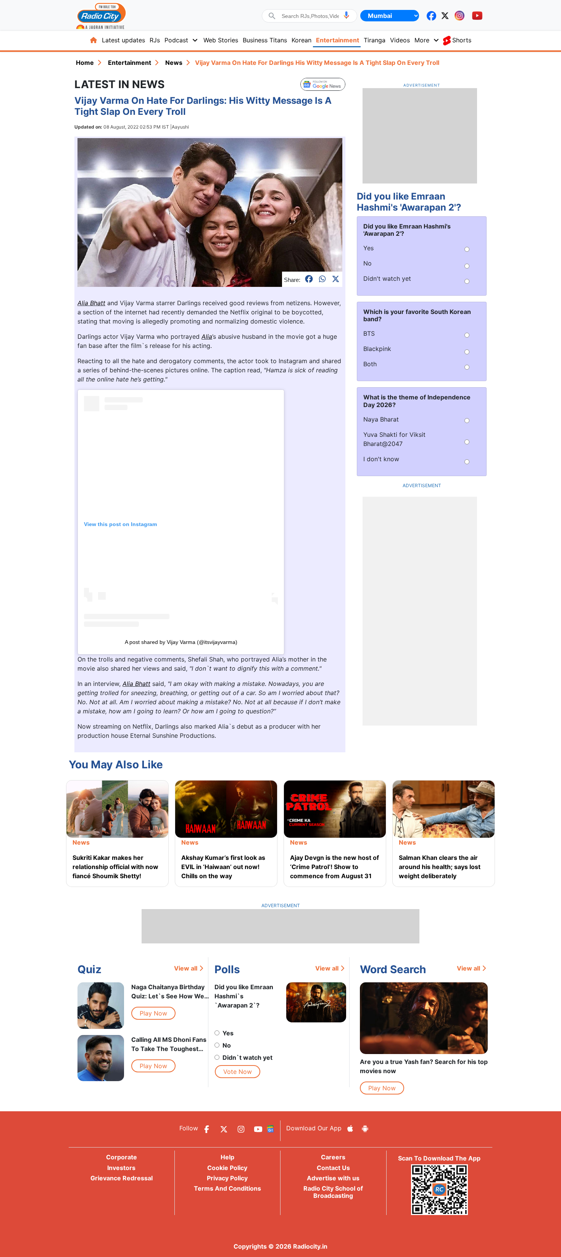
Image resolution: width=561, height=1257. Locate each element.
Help (227, 1157)
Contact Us (333, 1168)
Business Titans (265, 40)
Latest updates (123, 40)
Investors (121, 1168)
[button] (346, 15)
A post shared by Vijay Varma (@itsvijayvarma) (181, 642)
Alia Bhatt (91, 303)
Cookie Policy (227, 1168)
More (421, 40)
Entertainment (337, 40)
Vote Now (237, 1071)
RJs (155, 40)
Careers (333, 1157)
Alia (207, 336)
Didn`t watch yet (247, 1057)
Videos (400, 40)
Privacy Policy (227, 1178)
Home (85, 62)
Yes (228, 1033)
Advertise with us (333, 1178)
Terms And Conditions (227, 1188)
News (173, 62)
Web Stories (220, 40)
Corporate (121, 1157)
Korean (301, 40)
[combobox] (310, 16)
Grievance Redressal (121, 1178)
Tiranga (374, 40)
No (226, 1045)
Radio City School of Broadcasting (333, 1192)
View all (185, 968)
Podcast (176, 40)
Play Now (153, 1013)
